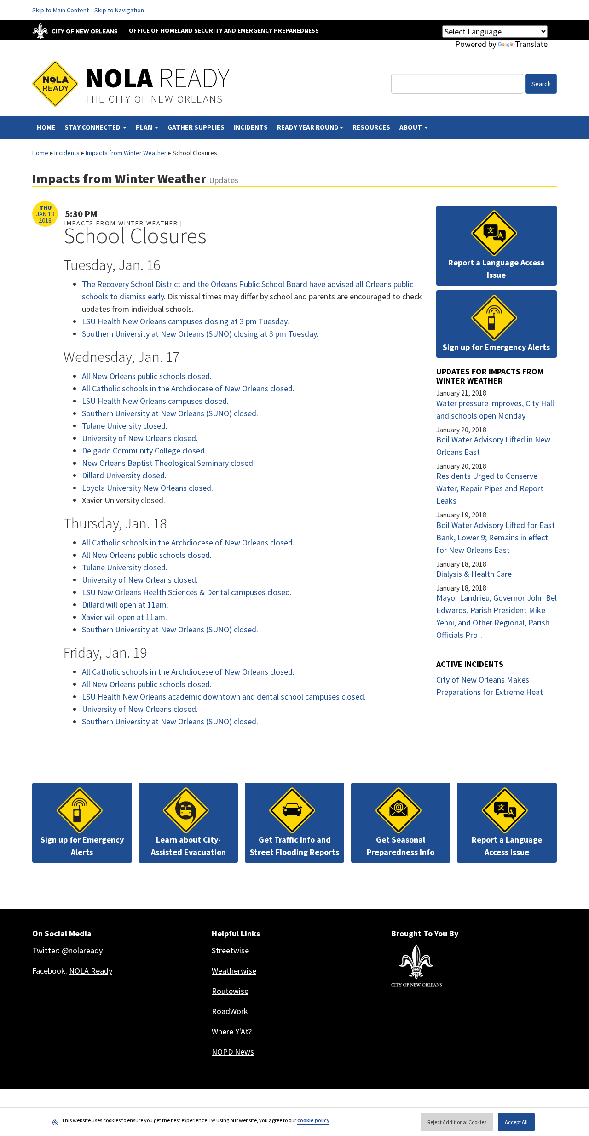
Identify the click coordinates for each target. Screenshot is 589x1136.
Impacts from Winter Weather (126, 153)
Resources (371, 127)
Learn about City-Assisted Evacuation (188, 845)
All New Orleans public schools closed (146, 376)
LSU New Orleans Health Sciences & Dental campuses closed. (187, 592)
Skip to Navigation (119, 10)
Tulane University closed (124, 425)
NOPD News (233, 1051)
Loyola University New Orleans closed (146, 487)
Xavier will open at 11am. (124, 617)
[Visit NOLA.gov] (79, 30)
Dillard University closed (123, 475)
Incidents (251, 127)
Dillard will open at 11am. (125, 604)
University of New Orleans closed (139, 438)
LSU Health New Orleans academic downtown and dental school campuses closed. (224, 696)
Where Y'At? (232, 1031)
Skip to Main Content (60, 10)
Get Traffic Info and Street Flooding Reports (294, 845)
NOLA (157, 77)
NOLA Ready (90, 970)
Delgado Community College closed (143, 450)
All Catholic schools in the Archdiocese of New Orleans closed (187, 388)
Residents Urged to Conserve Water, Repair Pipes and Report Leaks (489, 488)
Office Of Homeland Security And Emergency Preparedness (224, 30)
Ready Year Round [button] (308, 127)
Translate (531, 44)
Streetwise (230, 950)
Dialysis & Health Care (474, 573)
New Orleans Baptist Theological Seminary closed (167, 463)
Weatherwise (234, 970)
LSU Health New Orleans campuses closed (154, 401)
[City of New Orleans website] (416, 965)
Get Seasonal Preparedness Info (400, 845)
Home (46, 127)
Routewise (230, 991)
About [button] (411, 127)
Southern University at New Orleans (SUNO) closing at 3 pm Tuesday (199, 333)
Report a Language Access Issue (496, 268)
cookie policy (313, 1120)
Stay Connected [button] (93, 127)
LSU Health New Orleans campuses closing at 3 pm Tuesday (184, 321)
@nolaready (82, 950)
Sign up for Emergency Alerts (496, 347)
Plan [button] (145, 127)
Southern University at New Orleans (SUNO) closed (169, 413)
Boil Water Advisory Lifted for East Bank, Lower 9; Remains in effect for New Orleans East (495, 537)
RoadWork (230, 1011)
